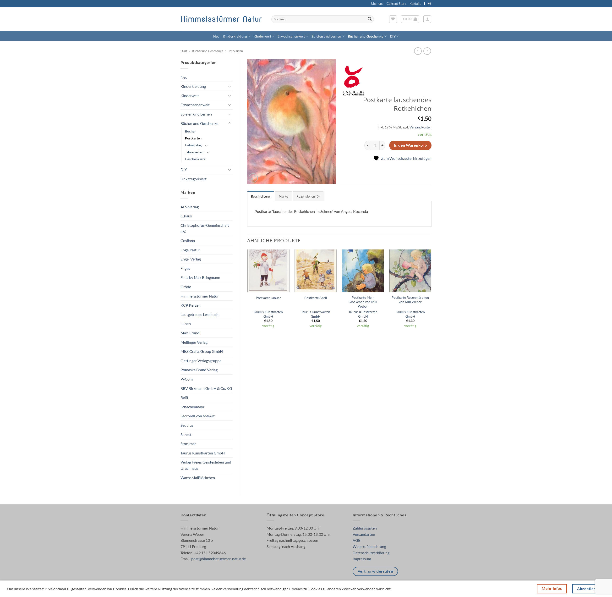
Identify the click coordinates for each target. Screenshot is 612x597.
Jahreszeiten (194, 152)
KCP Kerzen (190, 305)
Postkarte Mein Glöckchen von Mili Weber (363, 301)
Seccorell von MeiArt (197, 416)
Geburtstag (193, 145)
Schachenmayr (192, 406)
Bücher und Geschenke (365, 36)
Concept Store (396, 4)
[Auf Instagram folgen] (429, 4)
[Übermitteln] (370, 19)
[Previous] (247, 293)
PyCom (186, 379)
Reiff (184, 397)
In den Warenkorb (410, 145)
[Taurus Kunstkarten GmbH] (353, 80)
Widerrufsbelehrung (369, 546)
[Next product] (417, 51)
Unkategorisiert (193, 179)
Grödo (185, 286)
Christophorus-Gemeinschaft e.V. (204, 228)
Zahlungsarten (365, 528)
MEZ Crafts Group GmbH (201, 351)
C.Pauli (186, 216)
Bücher (190, 131)
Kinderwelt (262, 36)
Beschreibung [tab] (260, 196)
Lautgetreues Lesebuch (199, 314)
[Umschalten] (230, 86)
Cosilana (187, 240)
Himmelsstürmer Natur (221, 19)
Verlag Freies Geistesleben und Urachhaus (205, 465)
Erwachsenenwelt (291, 36)
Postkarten (235, 51)
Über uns (377, 4)
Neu (216, 36)
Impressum (362, 558)
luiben (185, 323)
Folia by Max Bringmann (200, 277)
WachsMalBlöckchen (197, 477)
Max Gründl (190, 333)
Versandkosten (421, 127)
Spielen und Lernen (326, 36)
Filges (185, 268)
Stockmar (188, 443)
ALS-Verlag (189, 207)
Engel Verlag (190, 259)
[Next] (431, 293)
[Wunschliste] (393, 19)
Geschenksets (195, 159)
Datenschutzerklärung (371, 552)
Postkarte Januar (268, 298)
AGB (357, 540)
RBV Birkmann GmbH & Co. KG (206, 388)
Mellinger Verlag (194, 342)
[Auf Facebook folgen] (424, 4)
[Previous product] (427, 51)
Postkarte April (315, 298)
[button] (410, 19)
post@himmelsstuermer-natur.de (218, 558)
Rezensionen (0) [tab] (308, 196)
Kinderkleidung (235, 36)
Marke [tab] (283, 196)
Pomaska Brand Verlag (199, 369)
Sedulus (186, 425)
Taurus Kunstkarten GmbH (202, 453)
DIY (393, 36)
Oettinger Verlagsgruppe (200, 360)
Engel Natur (190, 250)
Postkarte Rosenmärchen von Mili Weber (410, 299)
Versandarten (364, 534)
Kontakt (415, 4)
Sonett (185, 434)
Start (183, 51)
